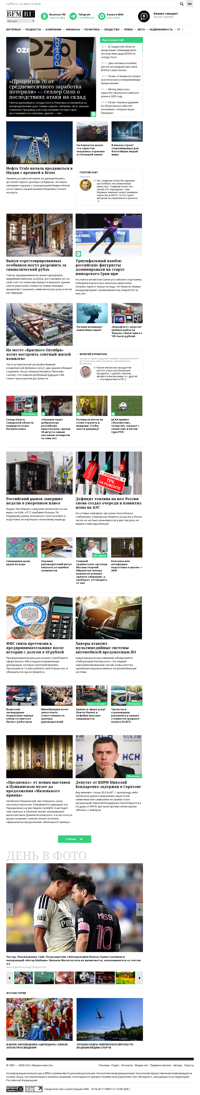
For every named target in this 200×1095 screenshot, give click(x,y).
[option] (74, 907)
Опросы (189, 1065)
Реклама (104, 1065)
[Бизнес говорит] (91, 687)
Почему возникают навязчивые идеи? (90, 328)
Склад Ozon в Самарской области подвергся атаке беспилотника (20, 424)
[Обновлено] (22, 397)
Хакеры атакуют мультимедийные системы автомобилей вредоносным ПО (106, 647)
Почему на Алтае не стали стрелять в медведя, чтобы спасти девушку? (89, 424)
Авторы (177, 1065)
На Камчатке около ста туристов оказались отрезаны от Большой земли (91, 149)
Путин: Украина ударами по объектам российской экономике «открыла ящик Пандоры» (119, 107)
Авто (141, 29)
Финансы (73, 29)
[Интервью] (91, 539)
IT (178, 29)
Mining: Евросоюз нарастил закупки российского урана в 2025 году (120, 92)
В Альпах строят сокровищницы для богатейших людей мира (125, 149)
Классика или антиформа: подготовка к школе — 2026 (126, 565)
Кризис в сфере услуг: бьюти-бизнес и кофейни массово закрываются (91, 713)
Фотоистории (16, 993)
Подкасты (33, 29)
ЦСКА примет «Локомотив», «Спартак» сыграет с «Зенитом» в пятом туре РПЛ (125, 425)
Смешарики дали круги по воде (18, 562)
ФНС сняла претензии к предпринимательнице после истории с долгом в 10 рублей (35, 647)
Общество (112, 29)
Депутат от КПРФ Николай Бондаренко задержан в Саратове (108, 784)
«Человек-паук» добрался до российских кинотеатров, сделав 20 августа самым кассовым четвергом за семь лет (55, 429)
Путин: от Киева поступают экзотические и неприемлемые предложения (121, 79)
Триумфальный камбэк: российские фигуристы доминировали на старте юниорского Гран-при (100, 267)
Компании (53, 29)
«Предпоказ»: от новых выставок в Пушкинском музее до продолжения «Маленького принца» (38, 788)
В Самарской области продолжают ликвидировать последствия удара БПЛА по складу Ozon (119, 52)
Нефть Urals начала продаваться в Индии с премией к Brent (39, 170)
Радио (115, 1065)
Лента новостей (113, 40)
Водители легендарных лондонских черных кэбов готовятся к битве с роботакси (19, 715)
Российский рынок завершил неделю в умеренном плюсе (34, 500)
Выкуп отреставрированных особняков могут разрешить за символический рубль (36, 265)
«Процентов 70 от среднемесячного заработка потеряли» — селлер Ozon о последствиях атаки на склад (47, 89)
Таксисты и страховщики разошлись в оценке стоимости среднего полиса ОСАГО (125, 715)
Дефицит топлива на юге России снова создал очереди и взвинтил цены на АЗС (108, 503)
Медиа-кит (141, 1065)
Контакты (127, 1065)
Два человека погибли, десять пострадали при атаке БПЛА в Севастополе (119, 66)
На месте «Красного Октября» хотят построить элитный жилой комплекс (38, 354)
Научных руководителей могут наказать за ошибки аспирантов (56, 565)
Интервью (13, 29)
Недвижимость (161, 29)
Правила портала (160, 1065)
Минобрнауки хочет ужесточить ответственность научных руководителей (55, 715)
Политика (92, 29)
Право (128, 29)
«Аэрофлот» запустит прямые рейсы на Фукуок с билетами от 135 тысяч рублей (127, 331)
